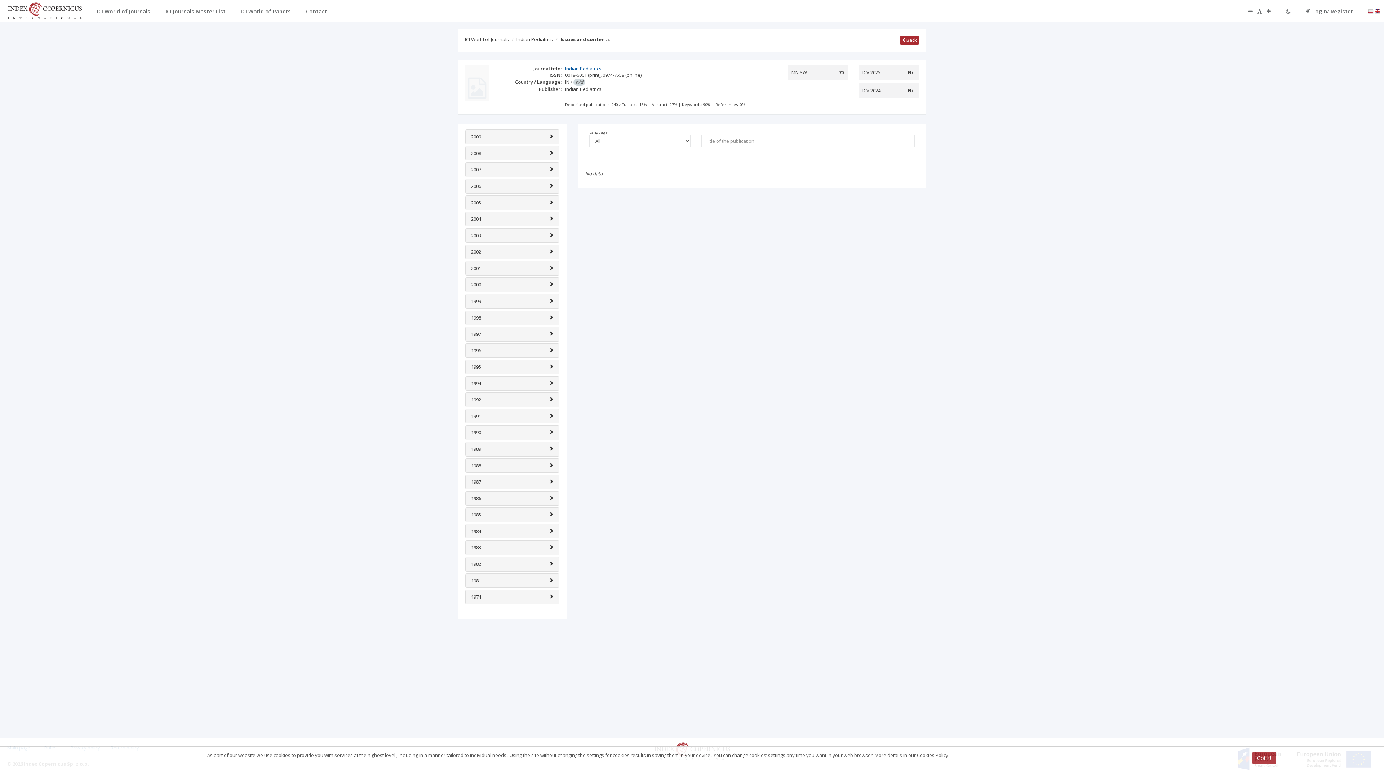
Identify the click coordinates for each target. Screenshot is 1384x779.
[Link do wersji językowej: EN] (1377, 11)
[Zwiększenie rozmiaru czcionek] (1272, 11)
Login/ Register (1332, 11)
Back (911, 40)
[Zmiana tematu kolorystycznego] (1288, 11)
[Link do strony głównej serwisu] (44, 10)
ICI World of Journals (487, 39)
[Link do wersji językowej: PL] (1371, 11)
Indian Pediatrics (534, 39)
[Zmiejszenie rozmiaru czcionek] (1247, 11)
